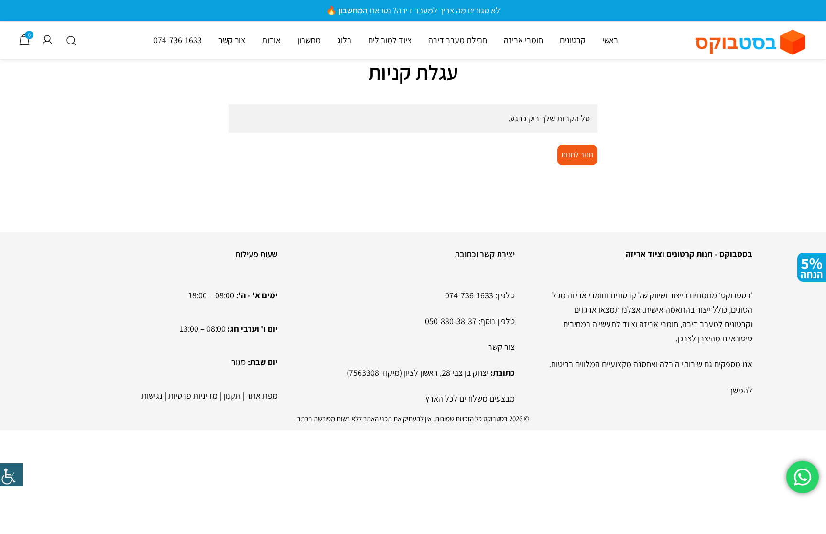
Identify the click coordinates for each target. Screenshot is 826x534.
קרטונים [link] (573, 39)
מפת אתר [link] (262, 395)
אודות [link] (271, 39)
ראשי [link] (610, 39)
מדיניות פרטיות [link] (192, 395)
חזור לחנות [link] (577, 155)
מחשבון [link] (309, 39)
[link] (11, 474)
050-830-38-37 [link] (451, 321)
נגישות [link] (152, 395)
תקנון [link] (231, 395)
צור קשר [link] (231, 39)
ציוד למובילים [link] (390, 39)
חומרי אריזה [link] (523, 39)
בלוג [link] (344, 39)
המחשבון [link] (353, 10)
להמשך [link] (740, 390)
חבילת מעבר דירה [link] (457, 39)
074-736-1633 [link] (177, 39)
